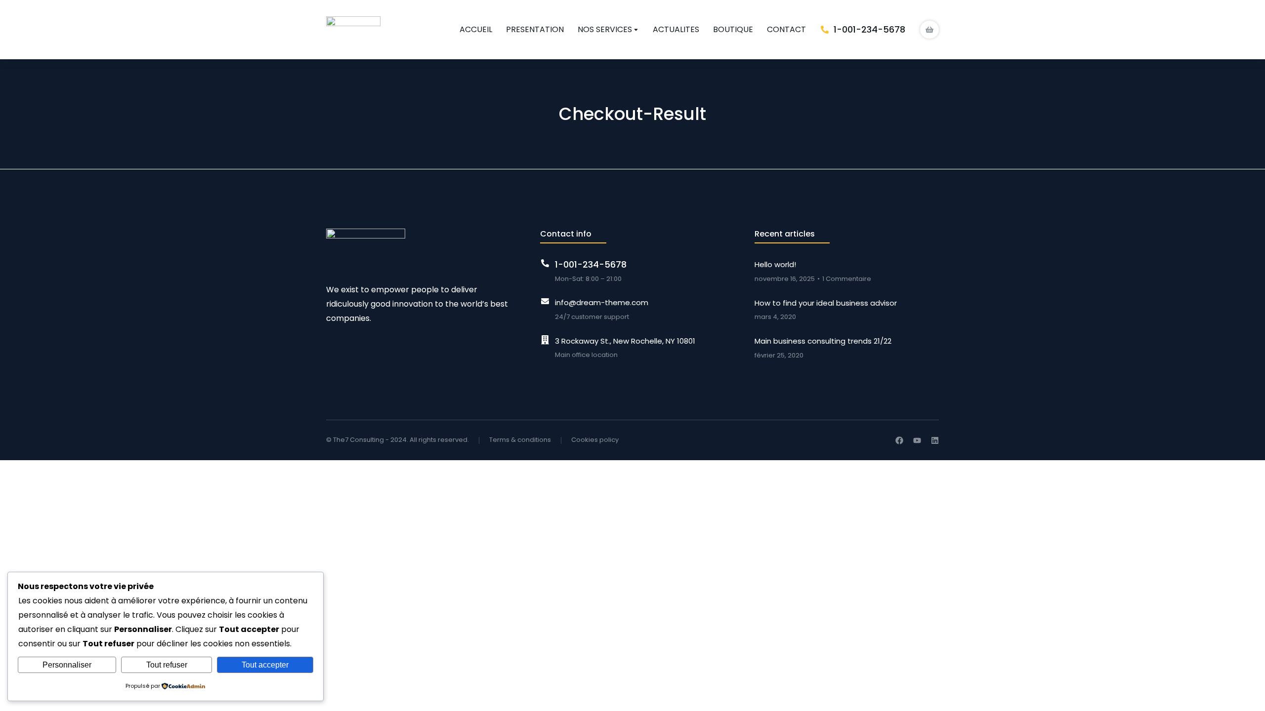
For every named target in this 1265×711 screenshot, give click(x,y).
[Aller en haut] (1247, 693)
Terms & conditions (520, 439)
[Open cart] (929, 30)
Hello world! (775, 264)
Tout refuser (166, 665)
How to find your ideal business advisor (826, 303)
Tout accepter (265, 665)
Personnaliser (66, 665)
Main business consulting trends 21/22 (823, 341)
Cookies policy (595, 439)
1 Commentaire (846, 278)
